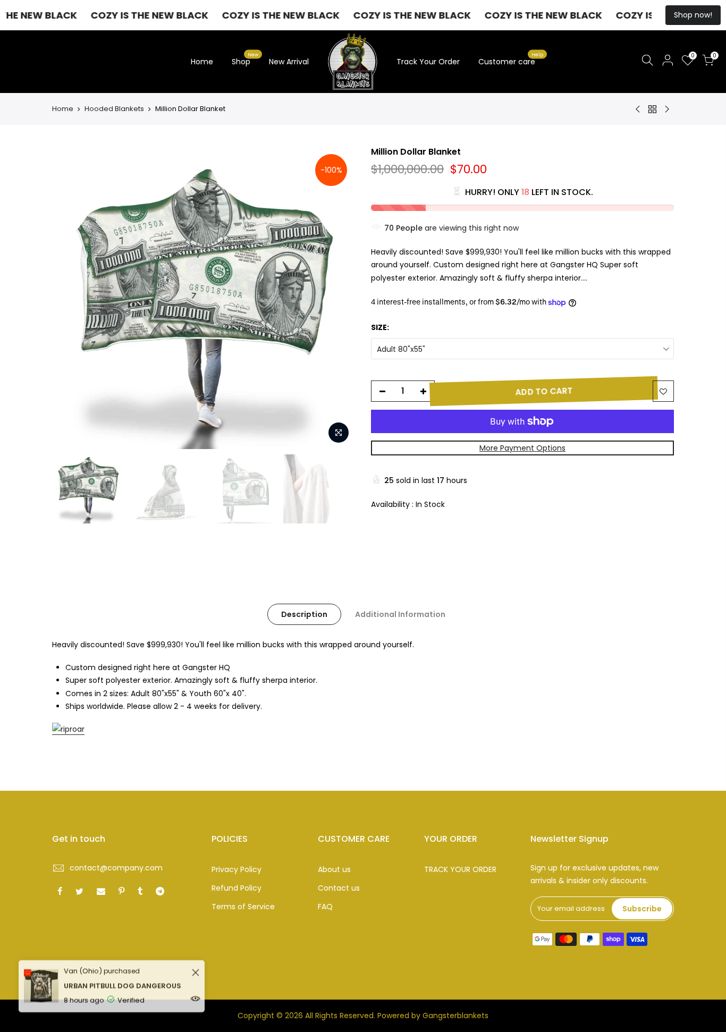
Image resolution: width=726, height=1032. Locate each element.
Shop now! (693, 15)
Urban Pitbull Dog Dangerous (122, 976)
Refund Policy (236, 888)
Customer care (511, 59)
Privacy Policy (236, 869)
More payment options (522, 448)
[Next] (336, 297)
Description (304, 614)
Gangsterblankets (455, 1015)
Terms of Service (243, 906)
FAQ (325, 906)
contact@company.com (116, 867)
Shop (245, 59)
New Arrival (289, 61)
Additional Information (400, 614)
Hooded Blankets (114, 109)
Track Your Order (428, 61)
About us (334, 869)
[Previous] (70, 297)
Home (202, 61)
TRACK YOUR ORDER (460, 869)
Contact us (339, 888)
